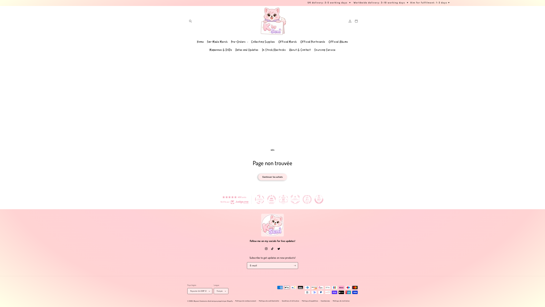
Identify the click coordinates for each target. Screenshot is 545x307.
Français (220, 291)
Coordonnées (325, 301)
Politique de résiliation (341, 301)
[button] (190, 21)
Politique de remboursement (245, 301)
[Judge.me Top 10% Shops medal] (318, 199)
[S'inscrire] (295, 265)
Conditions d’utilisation (290, 301)
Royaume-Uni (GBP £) (198, 291)
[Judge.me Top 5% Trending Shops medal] (307, 199)
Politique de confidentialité (269, 301)
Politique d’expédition (310, 301)
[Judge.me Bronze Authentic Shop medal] (295, 199)
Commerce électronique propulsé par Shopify (216, 301)
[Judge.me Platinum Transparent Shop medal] (259, 199)
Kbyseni (196, 301)
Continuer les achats (272, 177)
